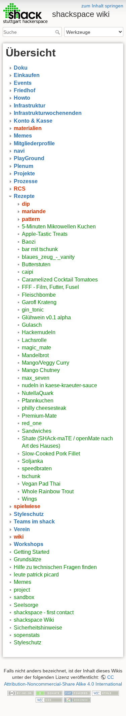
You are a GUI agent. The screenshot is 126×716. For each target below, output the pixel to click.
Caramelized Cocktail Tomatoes (60, 279)
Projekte (24, 173)
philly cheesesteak (44, 408)
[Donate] (49, 692)
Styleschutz (29, 514)
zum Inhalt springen (102, 5)
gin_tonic (33, 310)
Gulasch (32, 325)
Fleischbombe (39, 295)
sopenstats (27, 635)
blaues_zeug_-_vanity (48, 257)
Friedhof (24, 90)
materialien (28, 128)
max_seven (35, 378)
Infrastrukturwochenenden (48, 113)
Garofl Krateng (39, 302)
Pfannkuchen (37, 400)
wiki (19, 537)
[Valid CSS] (49, 699)
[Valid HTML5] (105, 692)
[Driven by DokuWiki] (77, 699)
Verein (22, 529)
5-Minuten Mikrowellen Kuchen (59, 226)
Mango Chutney (41, 370)
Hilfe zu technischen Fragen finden (55, 567)
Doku (21, 68)
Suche (58, 32)
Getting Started (31, 552)
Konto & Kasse (33, 121)
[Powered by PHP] (77, 692)
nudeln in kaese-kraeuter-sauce (59, 385)
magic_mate (36, 347)
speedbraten (37, 468)
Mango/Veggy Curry (45, 363)
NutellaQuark (37, 393)
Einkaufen (27, 75)
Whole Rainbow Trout (48, 491)
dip (26, 204)
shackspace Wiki (34, 620)
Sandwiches (36, 431)
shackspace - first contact (44, 612)
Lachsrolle (34, 340)
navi (19, 151)
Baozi (29, 242)
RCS (20, 189)
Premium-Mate (39, 416)
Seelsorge (26, 605)
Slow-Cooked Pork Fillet (51, 453)
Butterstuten (36, 264)
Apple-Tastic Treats (45, 234)
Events (23, 83)
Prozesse (26, 181)
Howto (22, 98)
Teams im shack (34, 521)
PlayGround (29, 158)
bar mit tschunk (40, 249)
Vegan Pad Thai (41, 484)
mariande (34, 211)
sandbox (24, 597)
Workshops (28, 544)
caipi (27, 272)
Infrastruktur (29, 105)
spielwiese (27, 506)
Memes (23, 136)
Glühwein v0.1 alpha (46, 317)
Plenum (23, 166)
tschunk (31, 476)
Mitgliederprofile (34, 143)
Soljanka (32, 461)
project (22, 590)
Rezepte (24, 196)
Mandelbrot (35, 355)
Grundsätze (27, 559)
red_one (32, 423)
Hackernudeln (38, 332)
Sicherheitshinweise (38, 628)
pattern (31, 219)
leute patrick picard (36, 574)
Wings (29, 499)
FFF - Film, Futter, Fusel (50, 287)
